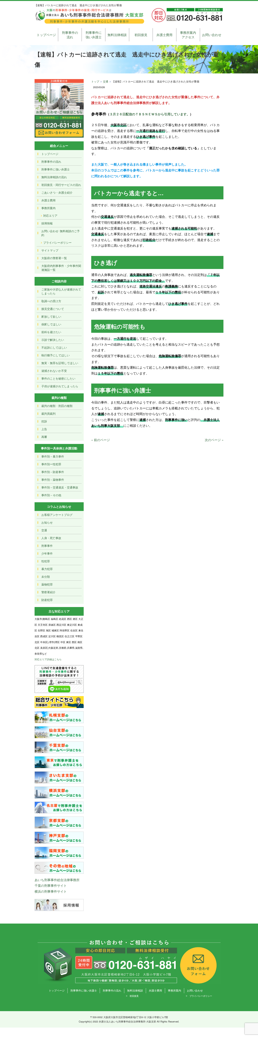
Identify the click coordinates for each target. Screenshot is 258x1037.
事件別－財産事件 (52, 472)
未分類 (45, 577)
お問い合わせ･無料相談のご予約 (60, 233)
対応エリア (50, 215)
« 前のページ (100, 439)
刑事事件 (47, 546)
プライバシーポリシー (57, 242)
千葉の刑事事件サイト (51, 885)
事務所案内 (48, 208)
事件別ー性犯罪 (51, 464)
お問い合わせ (211, 34)
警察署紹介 (48, 592)
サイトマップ (49, 250)
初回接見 (140, 34)
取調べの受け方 (51, 301)
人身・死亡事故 (51, 538)
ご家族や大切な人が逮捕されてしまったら (61, 291)
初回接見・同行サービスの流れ (61, 185)
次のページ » (214, 439)
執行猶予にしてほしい (55, 355)
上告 (44, 429)
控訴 (44, 421)
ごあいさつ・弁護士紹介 (57, 192)
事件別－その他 (51, 495)
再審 (44, 437)
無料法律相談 (117, 34)
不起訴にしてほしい (54, 347)
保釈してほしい (51, 324)
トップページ (46, 34)
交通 (105, 81)
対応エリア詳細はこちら (48, 659)
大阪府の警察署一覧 (54, 258)
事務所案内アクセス (188, 34)
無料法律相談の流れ (54, 177)
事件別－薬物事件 (52, 480)
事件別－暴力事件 (52, 456)
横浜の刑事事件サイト (51, 891)
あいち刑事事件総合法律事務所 (57, 879)
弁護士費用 (164, 34)
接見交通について (52, 309)
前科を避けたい (51, 332)
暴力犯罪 (47, 569)
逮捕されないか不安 (54, 371)
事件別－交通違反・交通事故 (59, 487)
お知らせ (47, 522)
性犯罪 (45, 561)
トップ (95, 81)
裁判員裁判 (48, 413)
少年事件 (47, 553)
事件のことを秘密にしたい (58, 378)
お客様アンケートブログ (57, 515)
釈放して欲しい (51, 316)
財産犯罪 (47, 600)
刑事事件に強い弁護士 (94, 34)
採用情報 (47, 223)
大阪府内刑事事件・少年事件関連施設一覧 (61, 268)
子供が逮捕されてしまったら (59, 386)
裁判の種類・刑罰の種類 (57, 406)
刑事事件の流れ (70, 34)
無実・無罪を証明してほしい (59, 363)
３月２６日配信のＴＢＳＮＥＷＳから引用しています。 (150, 114)
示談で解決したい (52, 340)
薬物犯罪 (47, 584)
